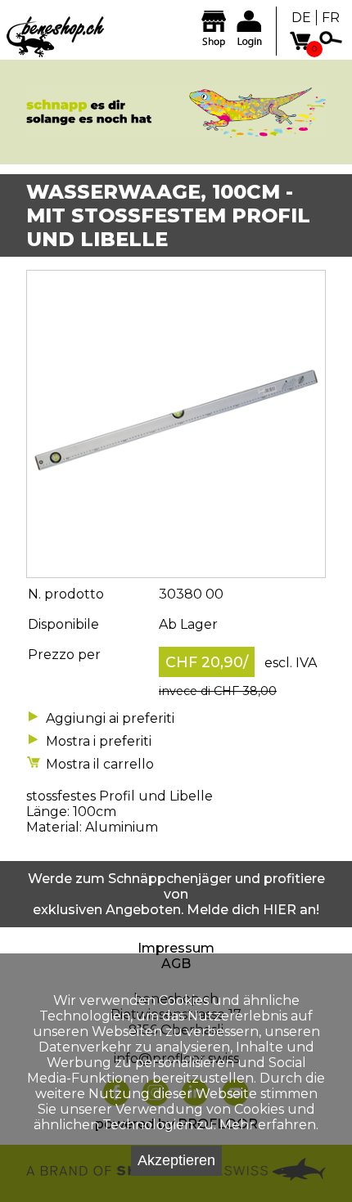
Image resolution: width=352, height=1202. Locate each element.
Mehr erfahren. (268, 1124)
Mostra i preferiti (98, 741)
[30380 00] (176, 569)
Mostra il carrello (100, 764)
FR (331, 17)
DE (301, 17)
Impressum (176, 948)
